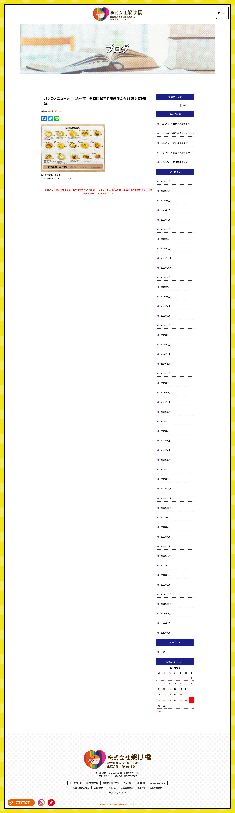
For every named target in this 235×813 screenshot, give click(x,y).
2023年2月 (165, 469)
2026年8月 (165, 181)
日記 (163, 651)
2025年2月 (165, 325)
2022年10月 (166, 507)
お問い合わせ (156, 787)
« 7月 (158, 711)
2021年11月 (166, 603)
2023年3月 (165, 459)
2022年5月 (165, 546)
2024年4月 (165, 344)
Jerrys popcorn (157, 782)
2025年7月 (165, 286)
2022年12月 (166, 488)
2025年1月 (165, 334)
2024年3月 (165, 354)
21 (186, 694)
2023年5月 (165, 440)
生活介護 (127, 782)
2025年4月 (165, 306)
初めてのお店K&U (81, 787)
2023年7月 (165, 421)
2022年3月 (165, 565)
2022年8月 (165, 527)
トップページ (76, 782)
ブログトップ (175, 96)
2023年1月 (165, 479)
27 (181, 700)
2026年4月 (165, 219)
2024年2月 (165, 363)
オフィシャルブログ (117, 792)
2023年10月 (166, 392)
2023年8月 (165, 411)
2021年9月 (165, 623)
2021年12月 (166, 594)
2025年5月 (165, 296)
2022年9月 (165, 517)
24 (164, 700)
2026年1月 (165, 248)
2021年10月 (166, 613)
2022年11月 (166, 498)
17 (164, 694)
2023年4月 (165, 450)
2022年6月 (165, 536)
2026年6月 (165, 200)
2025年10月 (166, 267)
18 (169, 694)
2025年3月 (165, 315)
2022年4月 (165, 555)
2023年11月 (166, 382)
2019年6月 (165, 632)
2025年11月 (166, 258)
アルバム (112, 787)
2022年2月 (165, 575)
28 (186, 700)
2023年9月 (165, 402)
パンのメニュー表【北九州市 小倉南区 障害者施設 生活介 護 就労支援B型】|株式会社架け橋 (117, 2)
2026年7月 (165, 190)
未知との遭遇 (127, 787)
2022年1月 (165, 584)
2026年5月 (165, 210)
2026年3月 (165, 229)
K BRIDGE (140, 782)
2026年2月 (165, 238)
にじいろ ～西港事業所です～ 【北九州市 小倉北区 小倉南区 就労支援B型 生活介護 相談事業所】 (177, 123)
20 (181, 694)
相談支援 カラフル (111, 782)
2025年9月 (165, 277)
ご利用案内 (99, 787)
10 (164, 689)
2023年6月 (165, 431)
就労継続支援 (92, 782)
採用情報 (141, 787)
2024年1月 (165, 373)
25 (169, 700)
